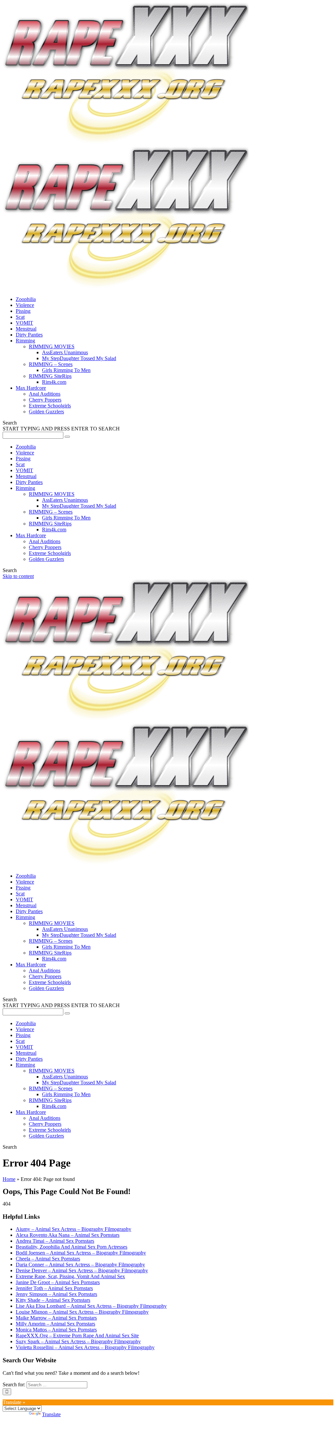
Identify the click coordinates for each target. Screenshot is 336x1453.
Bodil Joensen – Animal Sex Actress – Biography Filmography (81, 1253)
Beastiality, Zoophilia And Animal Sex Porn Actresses (71, 1247)
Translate (51, 1414)
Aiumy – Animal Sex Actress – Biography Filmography (73, 1229)
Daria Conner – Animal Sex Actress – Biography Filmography (80, 1264)
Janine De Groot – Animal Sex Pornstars (58, 1282)
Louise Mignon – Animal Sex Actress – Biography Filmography (82, 1312)
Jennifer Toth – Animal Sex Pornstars (54, 1288)
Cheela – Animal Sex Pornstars (48, 1258)
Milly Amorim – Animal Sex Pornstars (55, 1323)
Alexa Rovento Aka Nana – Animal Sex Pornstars (67, 1235)
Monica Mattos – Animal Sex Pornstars (56, 1329)
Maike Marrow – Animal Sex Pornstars (56, 1318)
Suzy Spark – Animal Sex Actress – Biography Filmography (78, 1341)
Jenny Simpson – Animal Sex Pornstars (56, 1294)
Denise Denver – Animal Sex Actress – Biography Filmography (82, 1270)
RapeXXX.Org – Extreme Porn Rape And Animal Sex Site (77, 1335)
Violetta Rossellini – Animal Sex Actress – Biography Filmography (85, 1347)
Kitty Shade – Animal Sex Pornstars (53, 1300)
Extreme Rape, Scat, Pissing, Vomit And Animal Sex (70, 1276)
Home (9, 1179)
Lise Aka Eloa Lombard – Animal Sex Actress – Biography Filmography (91, 1306)
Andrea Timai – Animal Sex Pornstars (55, 1241)
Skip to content (18, 576)
